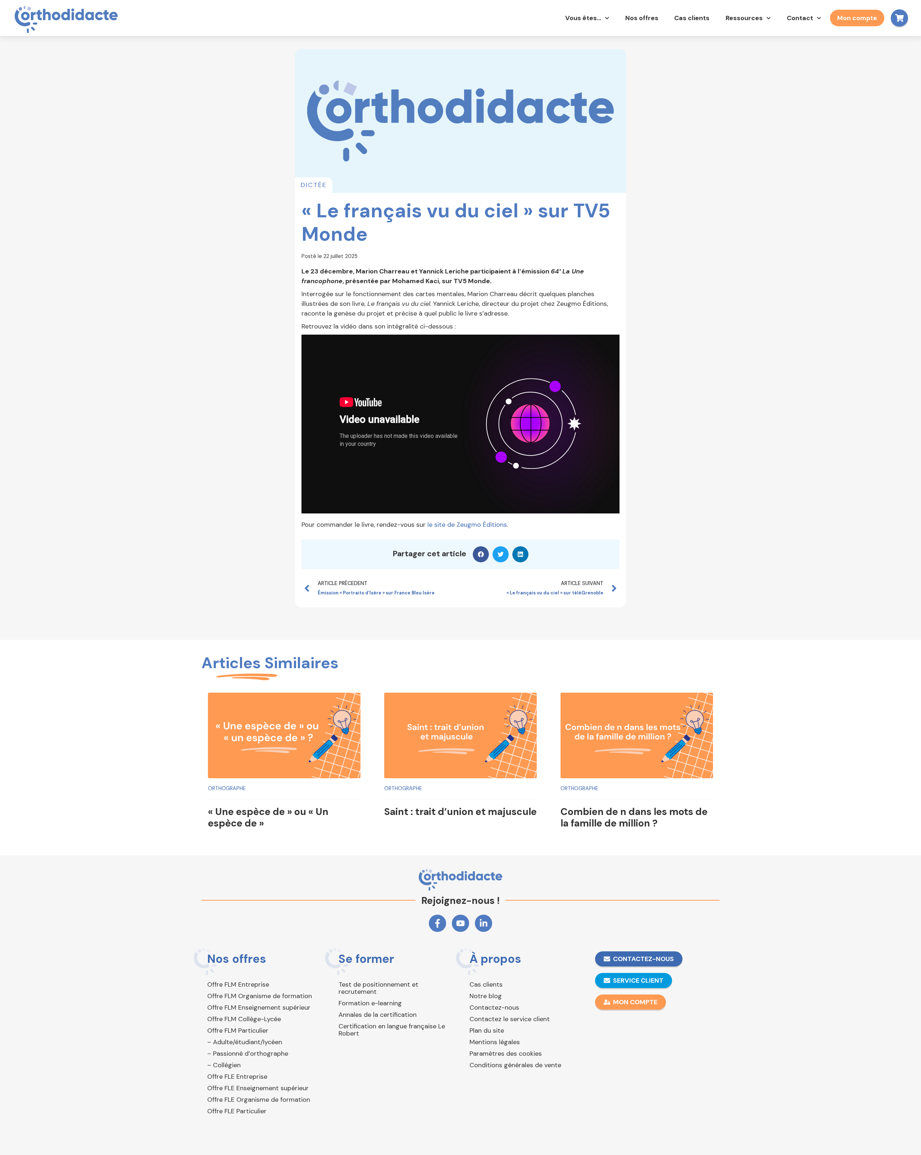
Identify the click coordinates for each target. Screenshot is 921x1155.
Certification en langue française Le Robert (392, 1030)
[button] (481, 554)
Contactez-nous (494, 1007)
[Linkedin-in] (483, 923)
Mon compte (857, 18)
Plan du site (486, 1030)
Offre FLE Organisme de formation (258, 1099)
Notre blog (485, 996)
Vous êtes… (583, 18)
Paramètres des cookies (505, 1053)
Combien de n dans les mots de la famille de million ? (634, 817)
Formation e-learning (370, 1003)
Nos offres (641, 18)
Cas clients (691, 18)
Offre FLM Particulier (237, 1030)
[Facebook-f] (437, 923)
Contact (800, 18)
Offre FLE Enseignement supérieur (258, 1088)
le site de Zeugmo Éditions (467, 524)
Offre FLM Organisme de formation (259, 996)
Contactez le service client (509, 1019)
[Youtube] (460, 923)
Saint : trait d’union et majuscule (460, 811)
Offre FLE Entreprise (237, 1076)
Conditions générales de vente (515, 1065)
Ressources (744, 18)
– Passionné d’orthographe (247, 1053)
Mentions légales (494, 1042)
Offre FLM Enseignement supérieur (258, 1007)
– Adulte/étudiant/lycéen (244, 1042)
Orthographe (227, 788)
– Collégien (224, 1065)
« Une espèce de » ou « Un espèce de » (268, 817)
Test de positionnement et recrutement (378, 988)
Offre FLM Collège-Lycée (244, 1019)
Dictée (314, 185)
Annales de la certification (378, 1014)
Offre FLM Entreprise (238, 984)
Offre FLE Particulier (237, 1111)
